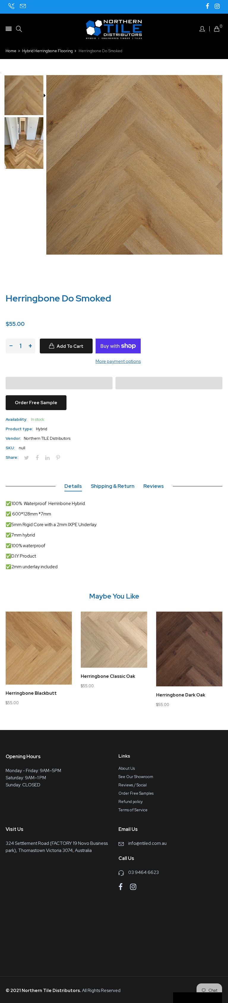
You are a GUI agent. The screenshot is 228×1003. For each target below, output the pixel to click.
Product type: (19, 428)
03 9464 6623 (143, 872)
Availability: (16, 419)
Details (73, 486)
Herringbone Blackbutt (31, 693)
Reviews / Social (132, 785)
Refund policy (130, 801)
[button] (59, 383)
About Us (126, 768)
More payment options (118, 361)
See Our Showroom (135, 776)
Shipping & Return (112, 486)
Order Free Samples (135, 793)
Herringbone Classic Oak (108, 676)
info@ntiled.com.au (147, 843)
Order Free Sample (36, 403)
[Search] (19, 29)
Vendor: (13, 438)
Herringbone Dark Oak (180, 695)
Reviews (153, 486)
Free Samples (200, 998)
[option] (26, 96)
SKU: (10, 447)
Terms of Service (133, 809)
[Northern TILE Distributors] (114, 29)
